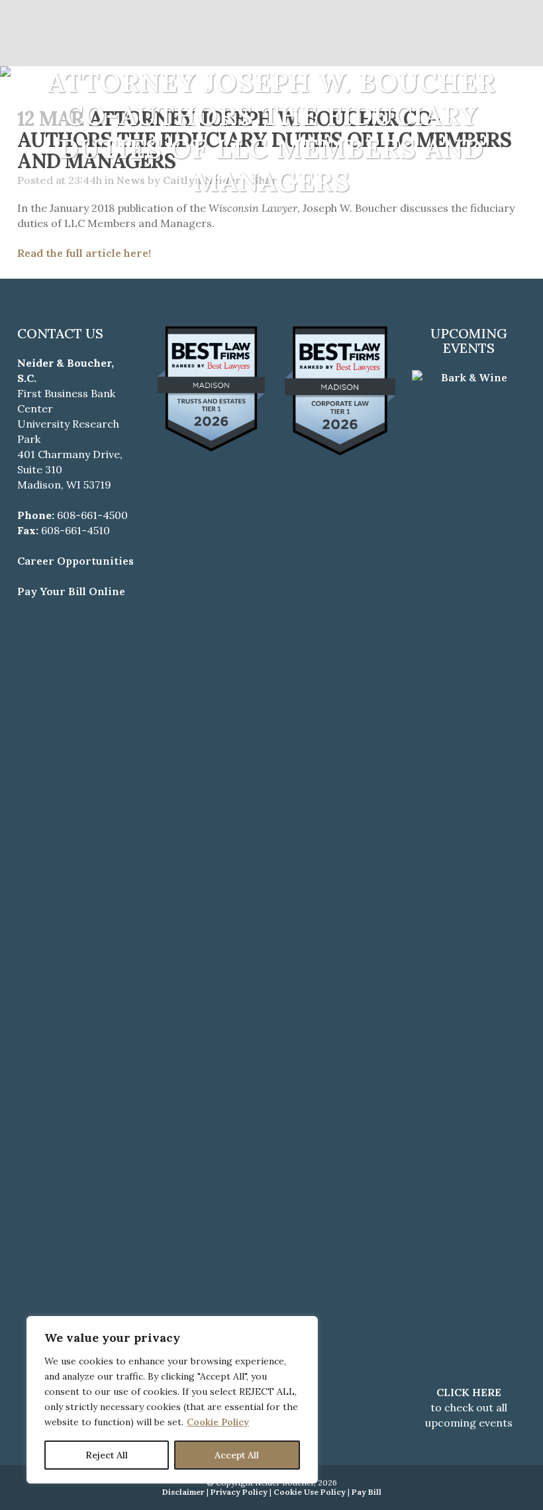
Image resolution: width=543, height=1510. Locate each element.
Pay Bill (366, 1492)
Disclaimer (183, 1492)
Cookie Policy (218, 1422)
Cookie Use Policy (309, 1492)
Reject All (106, 1455)
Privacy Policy (239, 1492)
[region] (172, 1400)
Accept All (237, 1455)
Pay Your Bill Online (71, 591)
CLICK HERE (468, 1392)
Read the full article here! (84, 253)
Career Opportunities (75, 560)
